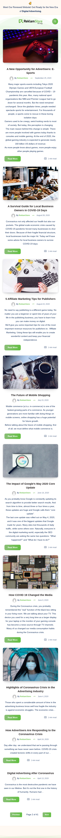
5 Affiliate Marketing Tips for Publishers (30, 298)
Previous (16, 815)
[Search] (55, 21)
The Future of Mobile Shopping (30, 395)
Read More (14, 160)
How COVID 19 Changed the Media (30, 595)
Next (47, 815)
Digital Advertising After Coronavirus (30, 773)
